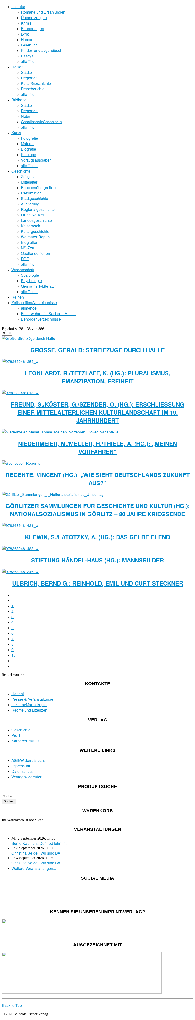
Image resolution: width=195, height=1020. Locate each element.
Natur (25, 116)
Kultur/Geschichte (36, 83)
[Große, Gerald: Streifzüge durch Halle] (28, 338)
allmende (29, 308)
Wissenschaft (22, 269)
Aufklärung (30, 204)
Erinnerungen (32, 28)
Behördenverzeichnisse (41, 319)
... (12, 627)
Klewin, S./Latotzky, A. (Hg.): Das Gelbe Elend (97, 537)
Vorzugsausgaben (36, 160)
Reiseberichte (32, 89)
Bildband (19, 99)
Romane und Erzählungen (43, 12)
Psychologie (31, 280)
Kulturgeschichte (35, 231)
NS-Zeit (27, 247)
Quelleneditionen (35, 253)
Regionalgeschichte (38, 209)
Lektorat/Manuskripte (29, 704)
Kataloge (28, 154)
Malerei (27, 143)
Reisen (17, 67)
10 (13, 655)
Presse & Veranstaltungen (33, 699)
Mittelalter (29, 182)
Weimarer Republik (37, 237)
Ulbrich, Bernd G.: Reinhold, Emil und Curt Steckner (97, 583)
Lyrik (25, 34)
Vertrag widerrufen (26, 777)
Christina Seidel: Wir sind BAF (37, 853)
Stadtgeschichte (34, 198)
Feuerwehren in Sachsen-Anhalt (48, 313)
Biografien (29, 242)
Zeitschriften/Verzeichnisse (34, 302)
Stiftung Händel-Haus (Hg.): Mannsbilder (97, 560)
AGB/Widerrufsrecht (28, 760)
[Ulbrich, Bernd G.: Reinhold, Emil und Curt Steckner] (20, 571)
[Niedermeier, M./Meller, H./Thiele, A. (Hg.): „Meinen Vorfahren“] (60, 432)
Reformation (31, 193)
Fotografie (29, 138)
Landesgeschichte (36, 220)
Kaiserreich (30, 226)
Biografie (28, 149)
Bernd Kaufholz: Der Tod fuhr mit (38, 843)
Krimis (26, 23)
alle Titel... (29, 61)
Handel (17, 693)
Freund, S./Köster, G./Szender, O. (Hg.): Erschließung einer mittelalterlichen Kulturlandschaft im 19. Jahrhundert (97, 412)
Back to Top (12, 1005)
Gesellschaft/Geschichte (41, 121)
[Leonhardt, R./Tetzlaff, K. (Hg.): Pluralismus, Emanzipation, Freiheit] (20, 361)
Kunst (16, 132)
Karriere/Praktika (25, 741)
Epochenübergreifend (39, 187)
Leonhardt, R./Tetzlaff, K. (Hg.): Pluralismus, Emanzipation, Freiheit (97, 377)
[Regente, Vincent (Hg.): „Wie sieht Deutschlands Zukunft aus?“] (21, 463)
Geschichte (20, 171)
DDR (25, 258)
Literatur (18, 6)
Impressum (20, 766)
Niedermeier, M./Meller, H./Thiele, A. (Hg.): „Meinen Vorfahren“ (97, 447)
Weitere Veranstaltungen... (33, 868)
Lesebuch (29, 45)
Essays (27, 56)
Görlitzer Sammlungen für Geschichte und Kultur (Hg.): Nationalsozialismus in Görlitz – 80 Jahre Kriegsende (97, 510)
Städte (26, 72)
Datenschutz (22, 771)
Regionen (29, 78)
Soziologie (30, 275)
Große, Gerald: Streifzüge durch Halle (97, 350)
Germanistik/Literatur (38, 286)
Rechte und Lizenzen (29, 710)
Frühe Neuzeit (33, 215)
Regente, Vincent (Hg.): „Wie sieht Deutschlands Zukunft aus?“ (97, 479)
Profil (15, 735)
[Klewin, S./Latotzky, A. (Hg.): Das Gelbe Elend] (20, 525)
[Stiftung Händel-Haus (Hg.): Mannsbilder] (20, 548)
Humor (26, 39)
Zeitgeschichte (33, 176)
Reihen (17, 297)
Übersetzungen (34, 17)
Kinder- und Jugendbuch (41, 50)
